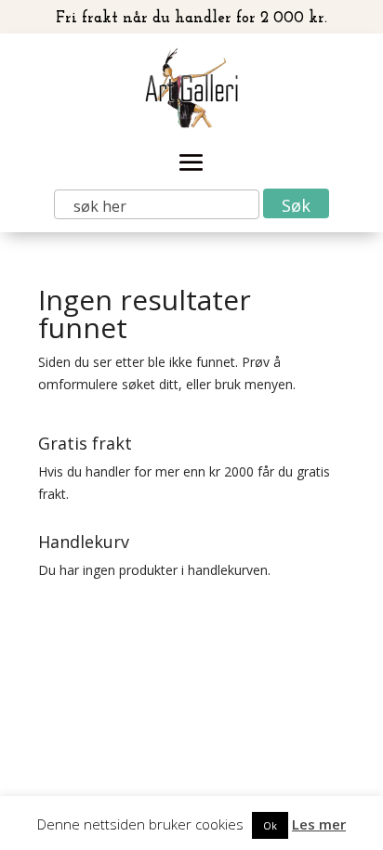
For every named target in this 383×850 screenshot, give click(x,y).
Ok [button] (270, 825)
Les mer (319, 824)
